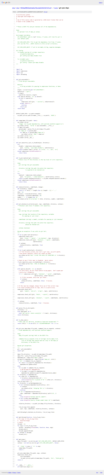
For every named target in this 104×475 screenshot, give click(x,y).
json (101, 472)
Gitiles (9, 472)
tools (56, 8)
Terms (18, 472)
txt (97, 472)
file (45, 12)
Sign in (100, 2)
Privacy (14, 472)
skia (13, 8)
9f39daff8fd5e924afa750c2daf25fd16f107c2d (35, 8)
